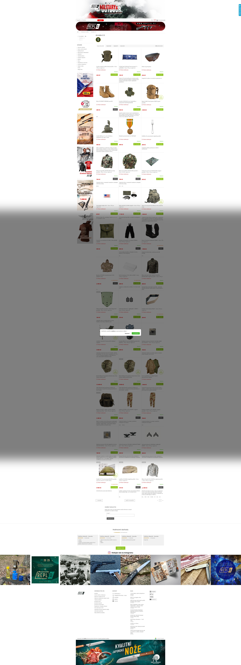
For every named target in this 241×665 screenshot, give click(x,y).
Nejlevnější (108, 46)
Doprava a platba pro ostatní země (101, 598)
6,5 (142, 255)
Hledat (100, 20)
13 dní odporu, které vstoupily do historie (137, 594)
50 (119, 496)
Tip (80, 39)
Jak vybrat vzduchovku (99, 604)
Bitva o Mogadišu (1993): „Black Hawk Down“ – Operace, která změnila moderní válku (137, 606)
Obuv (79, 61)
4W (97, 116)
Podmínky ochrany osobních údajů (101, 609)
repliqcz (116, 599)
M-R (145, 496)
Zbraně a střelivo (81, 47)
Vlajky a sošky (80, 66)
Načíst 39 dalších (130, 500)
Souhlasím (136, 333)
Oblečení (80, 54)
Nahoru (100, 500)
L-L (97, 289)
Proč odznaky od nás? (98, 607)
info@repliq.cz (117, 593)
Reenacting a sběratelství (83, 52)
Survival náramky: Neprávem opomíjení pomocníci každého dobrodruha (136, 611)
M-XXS (152, 496)
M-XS (97, 186)
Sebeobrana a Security (82, 62)
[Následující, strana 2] (160, 500)
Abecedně (122, 46)
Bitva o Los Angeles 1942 (135, 597)
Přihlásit (228, 659)
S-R (119, 186)
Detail (115, 109)
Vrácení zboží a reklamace (99, 595)
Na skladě (82, 36)
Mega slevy (80, 69)
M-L (142, 496)
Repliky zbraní (81, 50)
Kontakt (96, 593)
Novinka (81, 38)
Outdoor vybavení (81, 57)
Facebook (116, 597)
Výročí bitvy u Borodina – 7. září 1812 (137, 620)
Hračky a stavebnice (82, 64)
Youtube (116, 601)
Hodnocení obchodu (120, 529)
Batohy (79, 59)
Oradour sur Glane (134, 623)
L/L (119, 255)
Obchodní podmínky (98, 611)
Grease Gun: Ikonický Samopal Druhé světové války (136, 616)
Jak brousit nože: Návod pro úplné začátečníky (137, 627)
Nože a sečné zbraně (82, 49)
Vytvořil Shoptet (160, 638)
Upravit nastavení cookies (103, 638)
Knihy (79, 67)
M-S (148, 496)
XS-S (120, 425)
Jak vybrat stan (97, 601)
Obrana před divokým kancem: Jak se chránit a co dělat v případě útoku (137, 632)
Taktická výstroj (81, 55)
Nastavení (127, 333)
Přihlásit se (110, 518)
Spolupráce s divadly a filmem (100, 606)
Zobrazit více (120, 548)
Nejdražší (116, 46)
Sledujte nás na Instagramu (122, 553)
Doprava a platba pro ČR (99, 596)
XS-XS (123, 425)
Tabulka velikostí (97, 599)
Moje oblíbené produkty (99, 612)
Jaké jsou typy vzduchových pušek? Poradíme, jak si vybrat (137, 601)
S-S (122, 186)
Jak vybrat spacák (98, 603)
